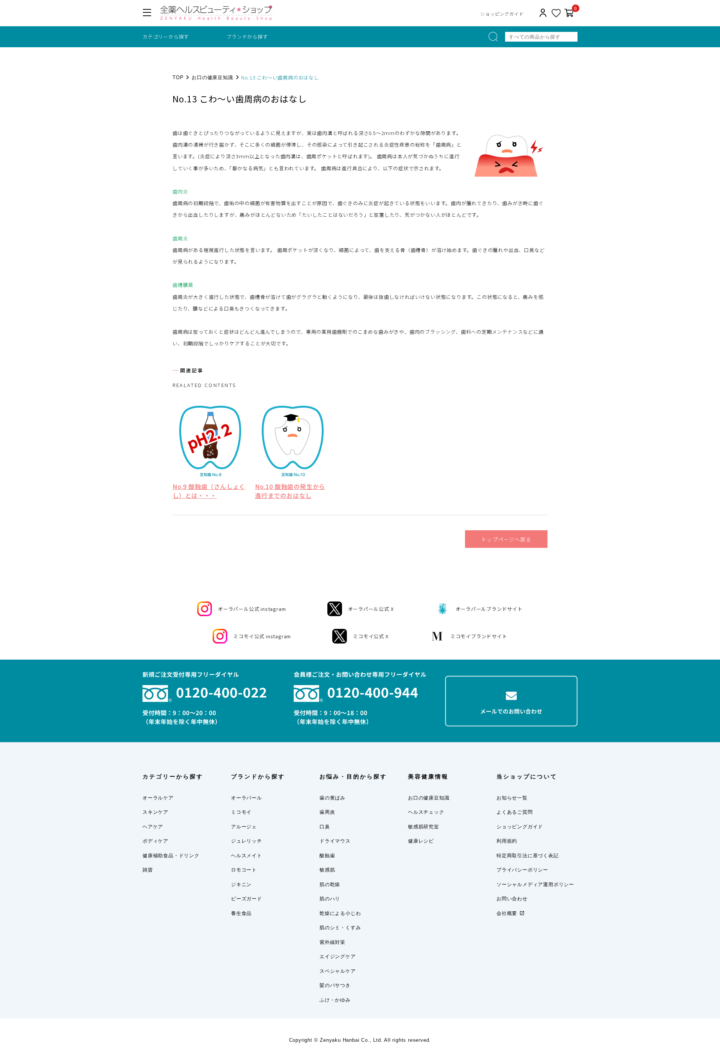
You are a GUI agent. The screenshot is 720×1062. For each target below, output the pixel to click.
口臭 (325, 827)
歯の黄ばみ (332, 798)
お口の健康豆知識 (212, 77)
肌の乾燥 (330, 884)
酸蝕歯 (327, 855)
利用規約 (506, 841)
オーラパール (246, 798)
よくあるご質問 (514, 812)
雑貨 (147, 870)
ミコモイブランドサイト (478, 636)
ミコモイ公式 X (370, 636)
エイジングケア (338, 956)
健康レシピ (421, 841)
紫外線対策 (332, 942)
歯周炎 (327, 812)
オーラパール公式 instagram (252, 608)
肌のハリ (330, 899)
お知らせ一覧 (512, 798)
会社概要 (506, 913)
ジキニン (241, 884)
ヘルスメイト (246, 855)
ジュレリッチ (246, 841)
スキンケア (155, 812)
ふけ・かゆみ (335, 1000)
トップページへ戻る (506, 539)
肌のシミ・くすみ (340, 927)
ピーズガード (246, 899)
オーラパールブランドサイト (489, 608)
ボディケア (155, 841)
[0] (569, 13)
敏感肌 (327, 870)
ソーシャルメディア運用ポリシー (535, 884)
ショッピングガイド (502, 13)
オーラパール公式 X (371, 608)
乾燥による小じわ (340, 913)
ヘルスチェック (426, 812)
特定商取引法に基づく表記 (527, 855)
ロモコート (244, 870)
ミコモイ (241, 812)
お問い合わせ (512, 899)
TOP (177, 77)
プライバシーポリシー (522, 870)
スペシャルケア (338, 971)
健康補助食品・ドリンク (171, 855)
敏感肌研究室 (423, 827)
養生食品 (241, 913)
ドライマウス (335, 841)
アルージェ (244, 827)
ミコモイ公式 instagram (262, 636)
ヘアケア (152, 827)
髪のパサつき (335, 985)
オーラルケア (158, 798)
